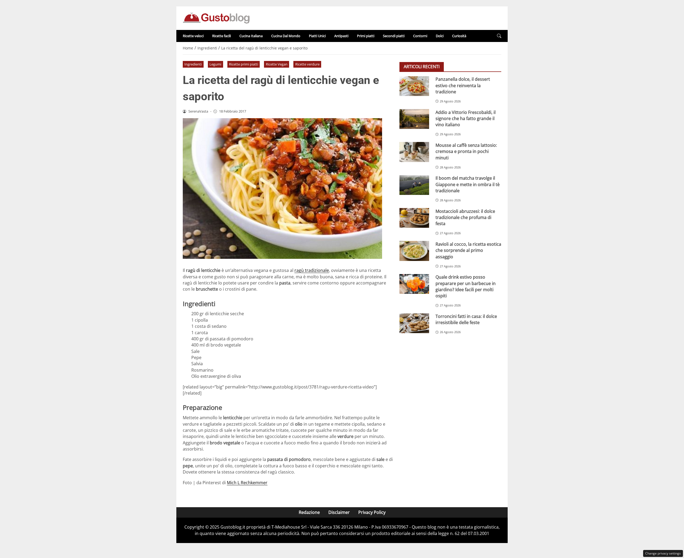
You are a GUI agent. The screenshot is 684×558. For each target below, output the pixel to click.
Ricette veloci (193, 35)
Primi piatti (365, 35)
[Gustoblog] (216, 18)
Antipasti (341, 35)
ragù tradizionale (311, 270)
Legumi (215, 64)
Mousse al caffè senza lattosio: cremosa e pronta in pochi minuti (466, 151)
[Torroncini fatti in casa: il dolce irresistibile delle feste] (414, 323)
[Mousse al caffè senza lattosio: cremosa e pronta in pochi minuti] (414, 152)
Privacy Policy (372, 512)
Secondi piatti (394, 35)
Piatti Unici (317, 35)
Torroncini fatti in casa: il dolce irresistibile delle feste (466, 319)
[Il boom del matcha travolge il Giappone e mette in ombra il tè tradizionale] (414, 185)
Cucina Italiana (251, 35)
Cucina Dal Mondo (285, 35)
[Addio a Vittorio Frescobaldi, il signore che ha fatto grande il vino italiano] (414, 119)
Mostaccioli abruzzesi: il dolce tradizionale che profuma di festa (465, 217)
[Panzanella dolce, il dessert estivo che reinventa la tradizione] (414, 86)
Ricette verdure (307, 64)
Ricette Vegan (276, 64)
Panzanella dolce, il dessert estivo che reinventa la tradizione (463, 85)
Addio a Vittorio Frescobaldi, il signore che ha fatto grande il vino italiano (466, 118)
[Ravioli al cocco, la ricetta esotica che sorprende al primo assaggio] (414, 251)
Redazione (309, 512)
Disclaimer (339, 512)
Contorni (420, 35)
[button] (499, 36)
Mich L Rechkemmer (247, 483)
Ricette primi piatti (243, 64)
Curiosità (459, 35)
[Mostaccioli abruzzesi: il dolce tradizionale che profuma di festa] (414, 218)
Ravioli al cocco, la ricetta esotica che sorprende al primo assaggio (468, 250)
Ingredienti (193, 64)
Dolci (440, 35)
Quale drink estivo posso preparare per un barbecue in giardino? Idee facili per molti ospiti (466, 286)
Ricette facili (221, 35)
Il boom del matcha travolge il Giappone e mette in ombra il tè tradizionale (468, 184)
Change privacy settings (663, 553)
